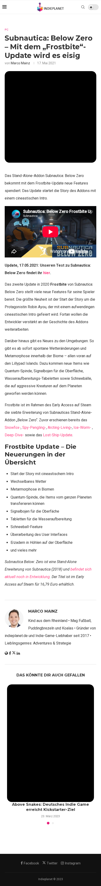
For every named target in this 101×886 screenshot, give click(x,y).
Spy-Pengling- (34, 427)
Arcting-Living (59, 427)
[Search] (83, 7)
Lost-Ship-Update (57, 435)
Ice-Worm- (82, 427)
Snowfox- (13, 427)
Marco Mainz (20, 63)
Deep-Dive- (14, 435)
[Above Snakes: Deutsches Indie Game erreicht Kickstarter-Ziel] (50, 743)
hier (46, 273)
